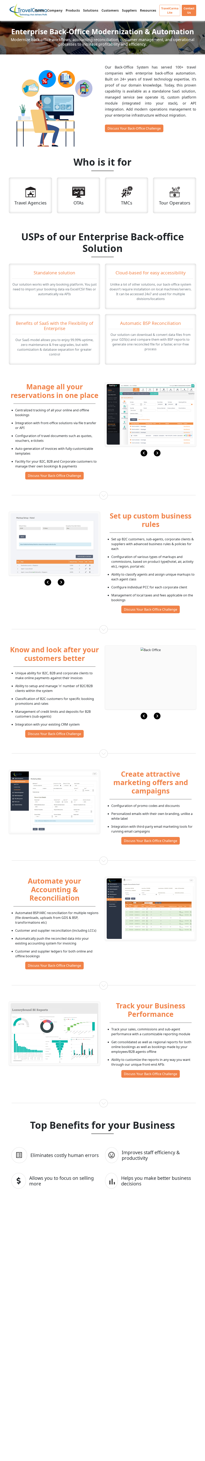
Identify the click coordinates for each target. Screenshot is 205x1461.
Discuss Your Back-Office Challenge (134, 128)
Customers (110, 10)
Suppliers (129, 10)
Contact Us (189, 10)
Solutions (90, 10)
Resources (148, 10)
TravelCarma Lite (169, 10)
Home (39, 10)
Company (54, 10)
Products (73, 10)
